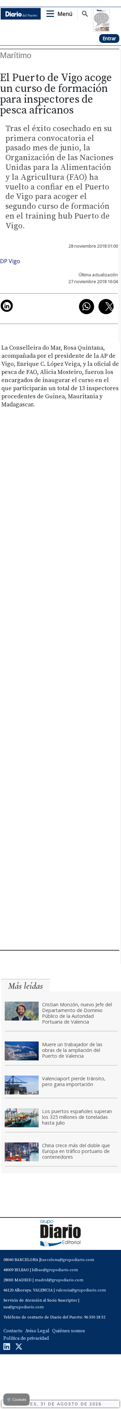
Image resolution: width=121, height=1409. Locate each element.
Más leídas (25, 985)
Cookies (16, 1399)
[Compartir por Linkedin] (6, 305)
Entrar (109, 38)
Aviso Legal (37, 1331)
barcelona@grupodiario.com (67, 1259)
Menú (64, 14)
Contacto (13, 1331)
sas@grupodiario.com (23, 1307)
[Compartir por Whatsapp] (86, 306)
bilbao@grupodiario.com (55, 1270)
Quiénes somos (68, 1331)
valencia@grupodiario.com (81, 1290)
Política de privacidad (26, 1338)
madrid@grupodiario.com (59, 1280)
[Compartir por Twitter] (106, 306)
